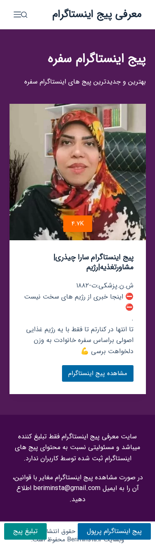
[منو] (17, 14)
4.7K (78, 224)
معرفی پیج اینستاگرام (97, 14)
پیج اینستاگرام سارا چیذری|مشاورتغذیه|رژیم (93, 262)
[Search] (24, 15)
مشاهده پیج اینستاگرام (97, 375)
